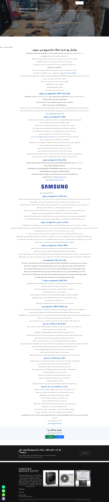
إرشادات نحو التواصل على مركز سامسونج (54, 386)
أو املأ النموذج (59, 436)
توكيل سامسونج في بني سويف (54, 117)
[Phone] (3, 487)
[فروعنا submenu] (83, 10)
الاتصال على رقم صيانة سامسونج (68, 73)
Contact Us (85, 453)
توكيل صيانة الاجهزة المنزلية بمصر (54, 423)
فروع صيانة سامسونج (60, 177)
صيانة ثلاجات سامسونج (83, 485)
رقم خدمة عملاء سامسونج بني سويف (54, 93)
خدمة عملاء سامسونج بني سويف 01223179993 (54, 22)
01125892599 (23, 2)
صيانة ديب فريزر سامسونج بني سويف (54, 222)
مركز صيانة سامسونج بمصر (46, 56)
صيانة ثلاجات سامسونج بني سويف (54, 196)
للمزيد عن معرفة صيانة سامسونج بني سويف (54, 113)
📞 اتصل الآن (50, 436)
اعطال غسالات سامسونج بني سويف (54, 245)
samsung (34, 500)
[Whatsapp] (3, 491)
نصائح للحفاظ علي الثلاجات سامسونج (54, 324)
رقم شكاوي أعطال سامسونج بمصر (54, 306)
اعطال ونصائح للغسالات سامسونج (54, 358)
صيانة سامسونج (46, 102)
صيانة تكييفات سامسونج (67, 485)
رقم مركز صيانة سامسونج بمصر (54, 260)
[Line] (3, 494)
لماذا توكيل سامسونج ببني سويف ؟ (54, 280)
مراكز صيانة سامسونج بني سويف (54, 160)
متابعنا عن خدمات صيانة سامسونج (47, 136)
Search (87, 2)
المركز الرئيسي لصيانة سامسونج (50, 485)
